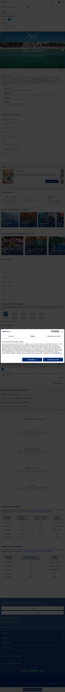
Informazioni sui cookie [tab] (53, 336)
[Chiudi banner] (62, 331)
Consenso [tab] (11, 336)
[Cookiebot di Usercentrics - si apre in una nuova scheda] (52, 331)
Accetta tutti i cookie (53, 359)
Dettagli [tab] (32, 336)
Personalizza (31, 359)
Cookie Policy (57, 353)
